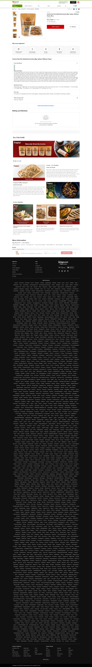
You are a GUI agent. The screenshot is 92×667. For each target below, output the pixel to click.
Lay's (69, 656)
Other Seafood (59, 244)
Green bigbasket (16, 267)
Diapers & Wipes (27, 656)
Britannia (48, 654)
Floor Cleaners (15, 654)
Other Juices (26, 654)
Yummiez (48, 652)
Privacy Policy (15, 270)
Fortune (70, 654)
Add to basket (55, 27)
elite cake (59, 650)
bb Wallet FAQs (38, 267)
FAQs (36, 263)
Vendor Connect (39, 272)
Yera (58, 652)
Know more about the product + (46, 105)
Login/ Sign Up (73, 2)
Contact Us (37, 265)
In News (14, 265)
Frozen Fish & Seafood (40, 244)
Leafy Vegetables (38, 654)
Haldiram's (48, 656)
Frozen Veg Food (16, 656)
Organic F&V (15, 652)
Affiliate (14, 272)
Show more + (46, 659)
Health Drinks (27, 650)
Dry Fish (23, 244)
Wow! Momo (60, 654)
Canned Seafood (16, 244)
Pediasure (70, 650)
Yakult (69, 652)
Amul (47, 648)
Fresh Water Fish (30, 244)
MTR (69, 648)
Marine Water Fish (51, 244)
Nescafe (59, 648)
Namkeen (26, 652)
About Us (14, 263)
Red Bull (48, 650)
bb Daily (14, 276)
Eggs (36, 652)
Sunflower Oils (15, 648)
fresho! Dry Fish (20, 249)
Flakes (36, 650)
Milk (13, 650)
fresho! (48, 12)
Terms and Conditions (17, 274)
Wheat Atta (26, 648)
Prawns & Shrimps (68, 244)
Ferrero (59, 656)
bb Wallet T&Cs (38, 270)
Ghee (36, 648)
